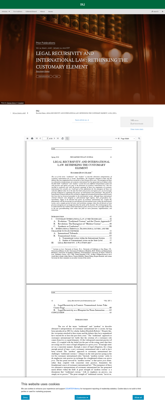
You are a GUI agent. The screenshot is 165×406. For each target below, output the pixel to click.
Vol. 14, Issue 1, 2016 (44, 48)
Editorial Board (31, 11)
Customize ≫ (83, 397)
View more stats (136, 129)
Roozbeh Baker (43, 71)
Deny (26, 397)
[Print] (32, 138)
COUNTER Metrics (72, 388)
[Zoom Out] (116, 138)
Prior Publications (45, 42)
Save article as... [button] (82, 120)
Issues (50, 11)
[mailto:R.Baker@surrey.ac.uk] (104, 254)
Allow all (139, 397)
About (42, 11)
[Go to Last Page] (57, 138)
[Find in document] (139, 138)
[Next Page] (54, 138)
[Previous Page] (40, 138)
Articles (4, 11)
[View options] (27, 138)
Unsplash (21, 103)
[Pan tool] (62, 138)
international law (44, 76)
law (56, 76)
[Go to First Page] (36, 138)
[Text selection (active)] (67, 138)
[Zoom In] (118, 138)
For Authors (17, 11)
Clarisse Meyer (11, 103)
